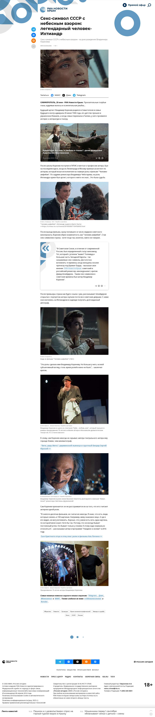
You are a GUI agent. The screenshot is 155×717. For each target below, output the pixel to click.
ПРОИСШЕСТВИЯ (84, 670)
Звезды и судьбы (98, 611)
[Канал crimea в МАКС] (95, 661)
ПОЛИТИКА (61, 670)
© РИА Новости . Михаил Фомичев (50, 426)
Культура (65, 611)
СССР (73, 615)
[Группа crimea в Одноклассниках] (86, 661)
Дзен (101, 595)
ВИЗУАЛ (95, 670)
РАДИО (68, 677)
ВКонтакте (46, 598)
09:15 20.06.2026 (45, 46)
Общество (47, 611)
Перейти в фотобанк (61, 222)
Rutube (44, 601)
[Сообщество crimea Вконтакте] (68, 661)
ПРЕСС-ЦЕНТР (57, 677)
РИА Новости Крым (72, 268)
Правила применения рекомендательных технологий (23, 703)
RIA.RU (105, 677)
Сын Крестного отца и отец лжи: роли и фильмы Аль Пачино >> (71, 536)
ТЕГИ (113, 677)
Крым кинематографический (80, 611)
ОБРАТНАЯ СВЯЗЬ (92, 677)
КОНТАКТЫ (78, 677)
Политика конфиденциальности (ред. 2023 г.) (20, 700)
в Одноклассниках (93, 598)
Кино (67, 615)
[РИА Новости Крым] (54, 9)
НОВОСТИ (44, 677)
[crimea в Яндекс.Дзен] (77, 661)
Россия (80, 615)
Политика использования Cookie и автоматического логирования (23, 697)
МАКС (57, 598)
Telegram (92, 595)
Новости (56, 611)
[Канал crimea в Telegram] (59, 661)
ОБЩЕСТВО (71, 670)
